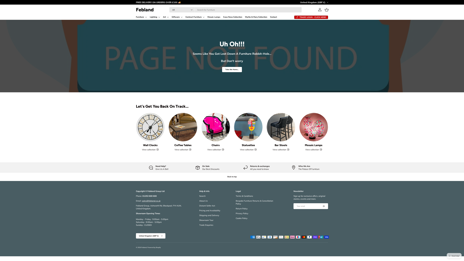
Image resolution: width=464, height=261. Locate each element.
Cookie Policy (241, 218)
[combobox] (235, 9)
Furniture (140, 17)
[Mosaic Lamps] (313, 127)
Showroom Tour (206, 220)
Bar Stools (281, 145)
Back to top (232, 177)
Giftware (176, 17)
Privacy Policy (242, 213)
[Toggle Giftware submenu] (181, 17)
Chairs (216, 145)
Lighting (153, 17)
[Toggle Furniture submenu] (146, 17)
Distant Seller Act (207, 205)
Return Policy (242, 208)
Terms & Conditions (244, 196)
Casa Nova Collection (232, 17)
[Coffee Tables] (183, 127)
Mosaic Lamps (213, 17)
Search (202, 196)
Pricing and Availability (209, 210)
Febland (144, 247)
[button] (326, 9)
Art (164, 17)
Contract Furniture (193, 17)
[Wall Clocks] (150, 127)
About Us (203, 201)
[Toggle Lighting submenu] (159, 17)
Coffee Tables (183, 145)
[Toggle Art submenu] (167, 17)
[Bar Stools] (281, 127)
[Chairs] (215, 127)
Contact (273, 17)
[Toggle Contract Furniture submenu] (203, 17)
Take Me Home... (232, 69)
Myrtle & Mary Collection (256, 17)
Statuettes (248, 145)
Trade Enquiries (206, 225)
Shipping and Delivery (209, 215)
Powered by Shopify (154, 247)
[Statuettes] (248, 127)
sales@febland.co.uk (151, 201)
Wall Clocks (150, 145)
